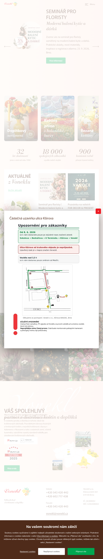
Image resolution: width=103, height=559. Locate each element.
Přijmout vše (81, 551)
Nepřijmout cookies (51, 551)
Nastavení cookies (27, 551)
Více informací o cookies (47, 536)
